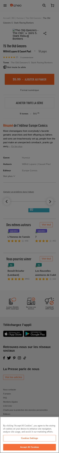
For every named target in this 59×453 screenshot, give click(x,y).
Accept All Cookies (29, 447)
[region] (29, 435)
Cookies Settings (29, 438)
